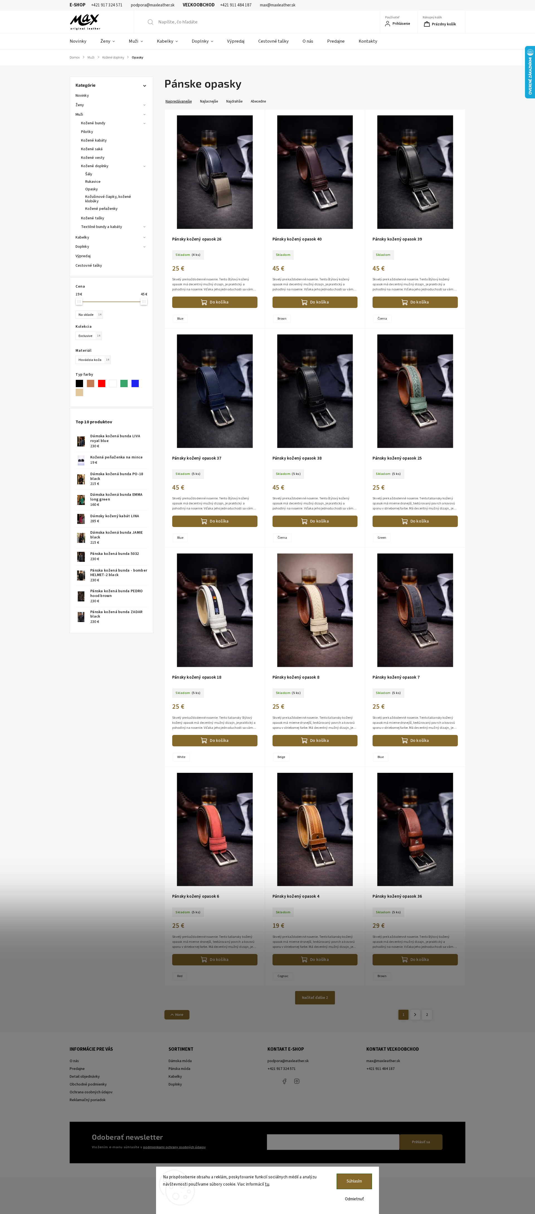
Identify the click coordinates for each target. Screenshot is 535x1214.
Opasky (91, 189)
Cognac (283, 976)
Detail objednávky (85, 1076)
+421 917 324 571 (282, 1069)
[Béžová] (81, 392)
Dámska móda (180, 1061)
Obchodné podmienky (88, 1084)
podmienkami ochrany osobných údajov (174, 1147)
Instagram (297, 1081)
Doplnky (82, 246)
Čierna (382, 318)
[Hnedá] (92, 383)
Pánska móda (179, 1069)
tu (267, 1184)
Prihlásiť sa (421, 1142)
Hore (179, 1015)
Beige (281, 757)
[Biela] (114, 383)
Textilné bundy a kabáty (101, 227)
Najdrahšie (234, 101)
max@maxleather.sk (383, 1061)
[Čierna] (81, 383)
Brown (282, 318)
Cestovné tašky (89, 265)
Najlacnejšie (209, 101)
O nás (74, 1061)
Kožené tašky (92, 218)
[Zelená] (125, 383)
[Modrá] (136, 383)
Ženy (80, 105)
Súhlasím (354, 1181)
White (181, 757)
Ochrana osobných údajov (91, 1092)
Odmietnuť (354, 1199)
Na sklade (90, 314)
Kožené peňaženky (101, 209)
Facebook (284, 1081)
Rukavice (93, 181)
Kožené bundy (93, 123)
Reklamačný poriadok (88, 1100)
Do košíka (219, 302)
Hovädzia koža (94, 359)
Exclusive (89, 335)
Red (180, 976)
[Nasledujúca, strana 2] (415, 1015)
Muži (79, 114)
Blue (180, 318)
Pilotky (87, 132)
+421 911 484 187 (309, 1081)
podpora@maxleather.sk (288, 1061)
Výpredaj (83, 256)
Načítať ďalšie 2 (315, 998)
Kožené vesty (92, 158)
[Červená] (103, 383)
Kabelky (82, 237)
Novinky (82, 95)
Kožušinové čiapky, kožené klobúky (108, 199)
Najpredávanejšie (179, 101)
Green (382, 537)
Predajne (77, 1069)
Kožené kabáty (94, 140)
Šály (88, 174)
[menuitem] (81, 41)
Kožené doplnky (94, 166)
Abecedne (258, 101)
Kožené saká (92, 149)
